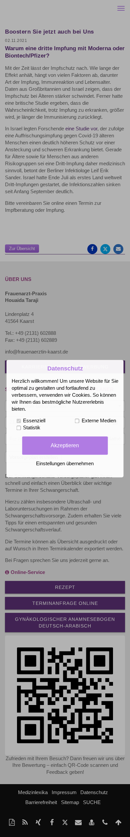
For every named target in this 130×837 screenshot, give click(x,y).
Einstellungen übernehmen (65, 463)
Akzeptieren (65, 445)
